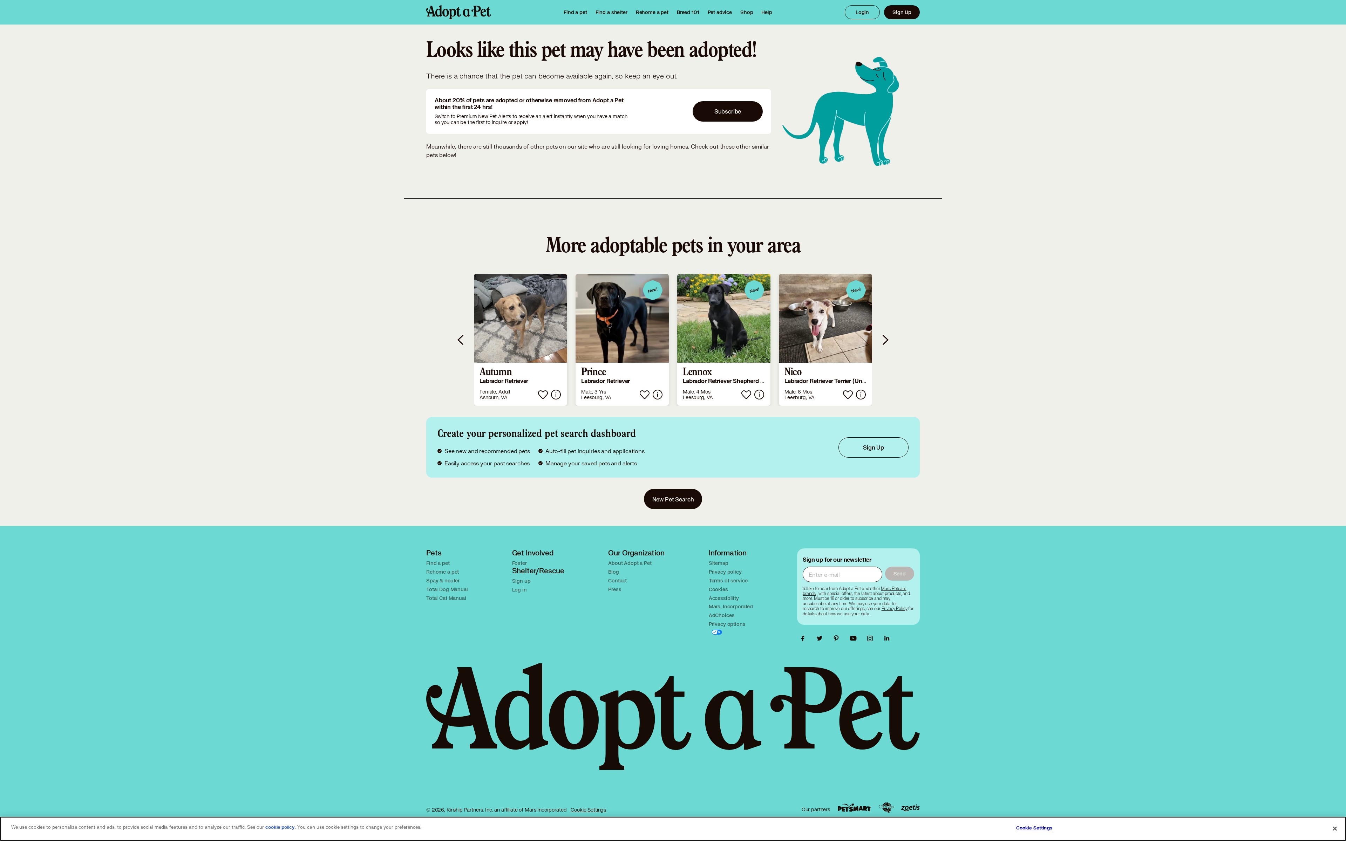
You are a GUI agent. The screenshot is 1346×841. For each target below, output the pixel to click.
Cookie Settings (588, 810)
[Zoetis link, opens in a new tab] (910, 808)
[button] (520, 340)
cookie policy (280, 827)
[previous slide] (461, 340)
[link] (652, 12)
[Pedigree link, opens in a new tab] (886, 807)
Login (862, 12)
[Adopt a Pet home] (458, 12)
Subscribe (727, 111)
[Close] (1334, 828)
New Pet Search (673, 499)
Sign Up (901, 12)
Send (899, 573)
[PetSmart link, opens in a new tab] (854, 807)
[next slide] (885, 340)
